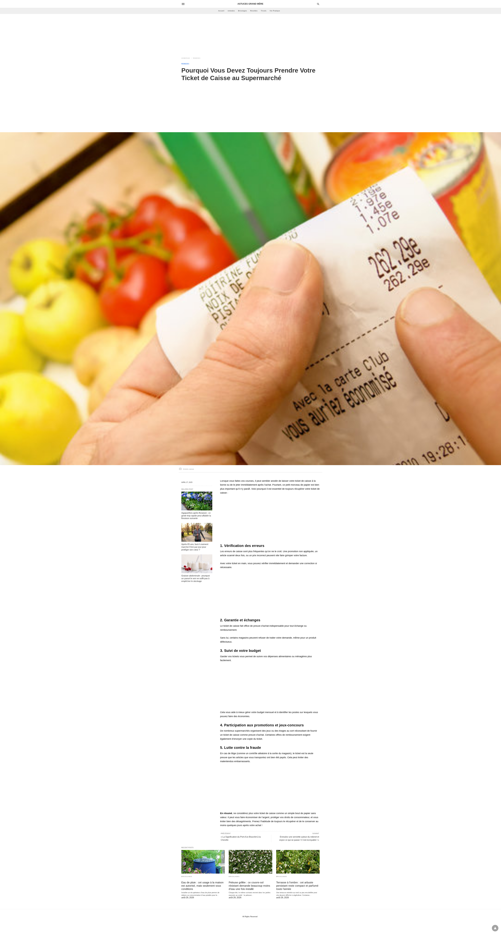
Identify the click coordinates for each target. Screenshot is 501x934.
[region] (250, 104)
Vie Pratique (275, 11)
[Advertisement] (250, 34)
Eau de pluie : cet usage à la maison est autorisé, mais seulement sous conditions (202, 885)
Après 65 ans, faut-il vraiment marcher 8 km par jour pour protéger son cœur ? (194, 547)
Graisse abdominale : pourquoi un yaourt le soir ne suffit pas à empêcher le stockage (195, 578)
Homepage (185, 58)
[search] (318, 3)
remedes (231, 11)
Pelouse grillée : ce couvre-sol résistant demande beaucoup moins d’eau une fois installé (249, 885)
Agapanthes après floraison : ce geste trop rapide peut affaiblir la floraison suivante (196, 516)
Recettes (254, 11)
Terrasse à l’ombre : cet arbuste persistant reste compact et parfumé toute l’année (297, 885)
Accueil (221, 11)
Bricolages (242, 11)
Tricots (263, 11)
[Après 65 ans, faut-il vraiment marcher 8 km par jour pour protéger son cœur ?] (196, 532)
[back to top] (495, 928)
